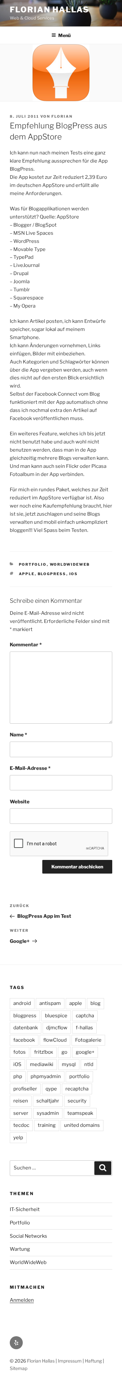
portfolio (79, 1076)
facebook (24, 1040)
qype (51, 1089)
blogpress (52, 574)
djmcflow (56, 1028)
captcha (85, 1016)
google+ (85, 1052)
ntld (88, 1064)
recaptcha (76, 1089)
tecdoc (21, 1125)
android (22, 1003)
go (64, 1052)
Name (18, 735)
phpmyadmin (46, 1076)
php (17, 1076)
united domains (82, 1125)
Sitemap (18, 1368)
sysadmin (48, 1113)
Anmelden (22, 1300)
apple (27, 574)
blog (95, 1003)
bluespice (56, 1016)
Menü (64, 35)
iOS (73, 574)
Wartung (20, 1249)
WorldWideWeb (70, 564)
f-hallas (84, 1028)
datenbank (25, 1028)
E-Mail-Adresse (30, 768)
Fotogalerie (88, 1040)
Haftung (93, 1361)
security (77, 1101)
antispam (50, 1003)
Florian (62, 116)
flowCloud (55, 1040)
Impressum (70, 1361)
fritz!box (43, 1052)
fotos (19, 1052)
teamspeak (80, 1113)
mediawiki (41, 1064)
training (47, 1125)
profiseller (25, 1089)
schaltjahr (47, 1101)
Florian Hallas (49, 9)
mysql (69, 1064)
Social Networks (28, 1236)
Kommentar (26, 645)
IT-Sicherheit (25, 1209)
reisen (20, 1101)
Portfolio (33, 564)
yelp (18, 1137)
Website (20, 802)
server (20, 1113)
